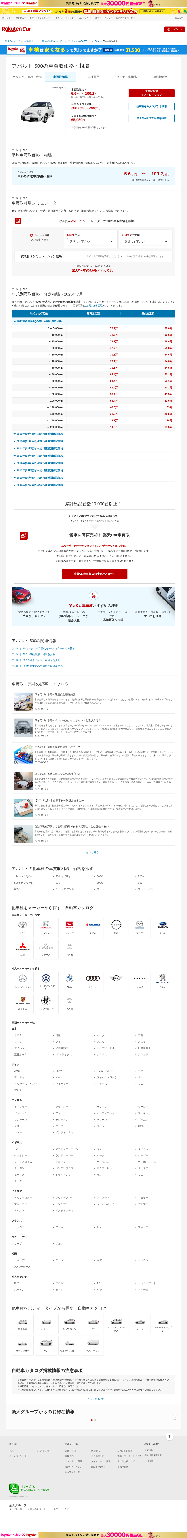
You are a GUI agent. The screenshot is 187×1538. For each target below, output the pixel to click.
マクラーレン (104, 1168)
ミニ (140, 1083)
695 (140, 882)
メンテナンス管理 (73, 1461)
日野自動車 (144, 1048)
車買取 (60, 76)
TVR (16, 1149)
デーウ (59, 1260)
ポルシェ (143, 1077)
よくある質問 (42, 1450)
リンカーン (20, 1119)
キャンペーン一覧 (18, 1456)
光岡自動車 (62, 1048)
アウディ (19, 1077)
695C (17, 889)
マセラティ (20, 1204)
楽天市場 (179, 17)
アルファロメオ (23, 1197)
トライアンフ (63, 1174)
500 (97, 41)
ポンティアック (106, 1113)
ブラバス (102, 1083)
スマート (143, 1070)
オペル (59, 1077)
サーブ (18, 1243)
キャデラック (22, 1106)
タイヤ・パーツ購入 (101, 1461)
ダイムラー (144, 1149)
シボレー (143, 1106)
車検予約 (69, 1456)
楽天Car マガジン (73, 1466)
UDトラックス (64, 1054)
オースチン (144, 1168)
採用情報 (148, 1460)
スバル (100, 1041)
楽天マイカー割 (72, 1472)
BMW (59, 1070)
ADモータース (22, 1266)
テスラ (18, 1126)
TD (98, 1283)
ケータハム (103, 1161)
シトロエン (20, 1227)
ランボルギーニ (106, 1204)
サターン (102, 1106)
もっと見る (92, 852)
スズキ (142, 1041)
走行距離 (131, 234)
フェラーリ (144, 1197)
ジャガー (102, 1149)
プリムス (143, 1119)
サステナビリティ (60, 1509)
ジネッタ (61, 1161)
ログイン (177, 29)
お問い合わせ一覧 (37, 1509)
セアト (59, 1289)
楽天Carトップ (12, 41)
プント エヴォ (146, 889)
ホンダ (100, 1035)
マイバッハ (62, 1083)
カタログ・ (27, 76)
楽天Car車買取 (94, 305)
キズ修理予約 (97, 1456)
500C (100, 876)
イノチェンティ (64, 1210)
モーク (18, 1181)
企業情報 (148, 1450)
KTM (99, 1289)
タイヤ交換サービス (127, 1461)
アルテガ (19, 1090)
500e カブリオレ (24, 882)
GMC (141, 1126)
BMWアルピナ (105, 1070)
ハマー (18, 1132)
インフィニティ (64, 1132)
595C (100, 882)
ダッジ (100, 1126)
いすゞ (59, 1041)
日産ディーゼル (106, 1048)
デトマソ (143, 1204)
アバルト (19, 1210)
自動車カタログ (98, 1466)
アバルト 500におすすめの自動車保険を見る (37, 666)
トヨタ (18, 1035)
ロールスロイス (23, 1161)
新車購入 (95, 1450)
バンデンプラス (64, 1168)
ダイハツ (19, 1048)
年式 (73, 234)
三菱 (140, 1035)
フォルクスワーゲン (108, 1077)
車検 (93, 76)
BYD (16, 1283)
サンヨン (143, 1260)
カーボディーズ (147, 1161)
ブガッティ (144, 1227)
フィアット (103, 1197)
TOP (11, 1450)
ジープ (59, 1126)
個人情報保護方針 (153, 1455)
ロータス (102, 1155)
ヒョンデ (19, 1260)
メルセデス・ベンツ (25, 1083)
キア (99, 1260)
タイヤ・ (126, 76)
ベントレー (20, 1155)
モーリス (19, 1174)
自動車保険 (122, 1466)
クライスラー (63, 1106)
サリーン (102, 1119)
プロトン (61, 1283)
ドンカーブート (147, 1283)
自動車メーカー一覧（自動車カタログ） (44, 41)
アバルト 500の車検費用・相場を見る (33, 654)
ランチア (61, 1204)
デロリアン (62, 1119)
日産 (58, 1035)
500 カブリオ (63, 876)
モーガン (19, 1168)
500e (141, 876)
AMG (17, 1070)
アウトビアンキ (64, 1197)
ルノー (100, 1227)
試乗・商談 (70, 1450)
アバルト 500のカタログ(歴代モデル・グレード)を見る (43, 648)
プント (100, 889)
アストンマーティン (67, 1149)
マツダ (18, 1041)
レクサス (102, 1054)
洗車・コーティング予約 (129, 1456)
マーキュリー (145, 1113)
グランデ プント (65, 889)
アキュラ (143, 1054)
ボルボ (59, 1243)
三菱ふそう (20, 1054)
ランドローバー (64, 1155)
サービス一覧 (15, 1509)
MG (99, 1174)
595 (58, 882)
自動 (159, 76)
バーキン (19, 1289)
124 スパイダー (23, 876)
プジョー (61, 1227)
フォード (61, 1113)
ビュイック (20, 1113)
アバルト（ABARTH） (79, 41)
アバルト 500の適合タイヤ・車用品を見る (36, 660)
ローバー (143, 1155)
